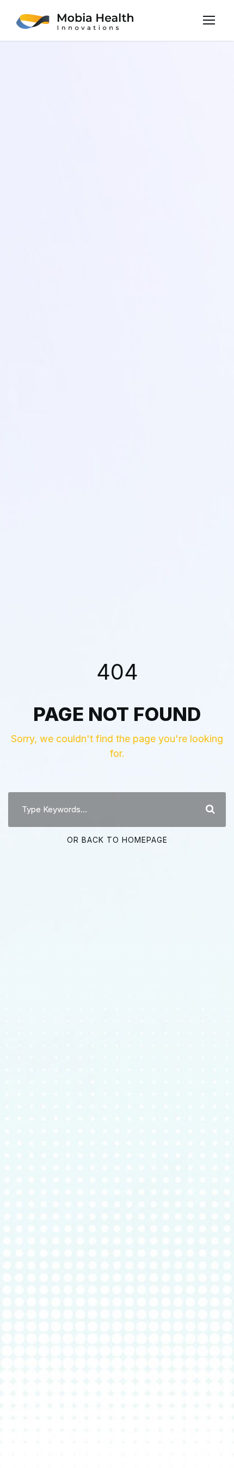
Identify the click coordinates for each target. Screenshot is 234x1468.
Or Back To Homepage (117, 839)
